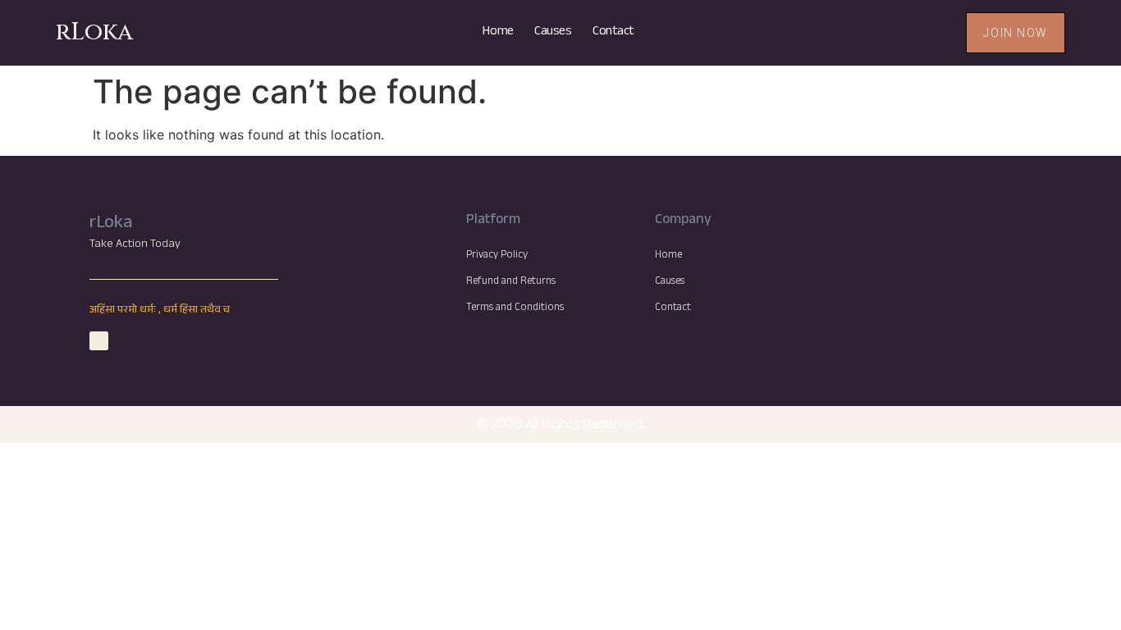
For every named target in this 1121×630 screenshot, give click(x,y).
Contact (613, 32)
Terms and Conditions (515, 308)
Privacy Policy (497, 256)
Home (498, 32)
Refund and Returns (511, 282)
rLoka (94, 32)
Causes (552, 32)
